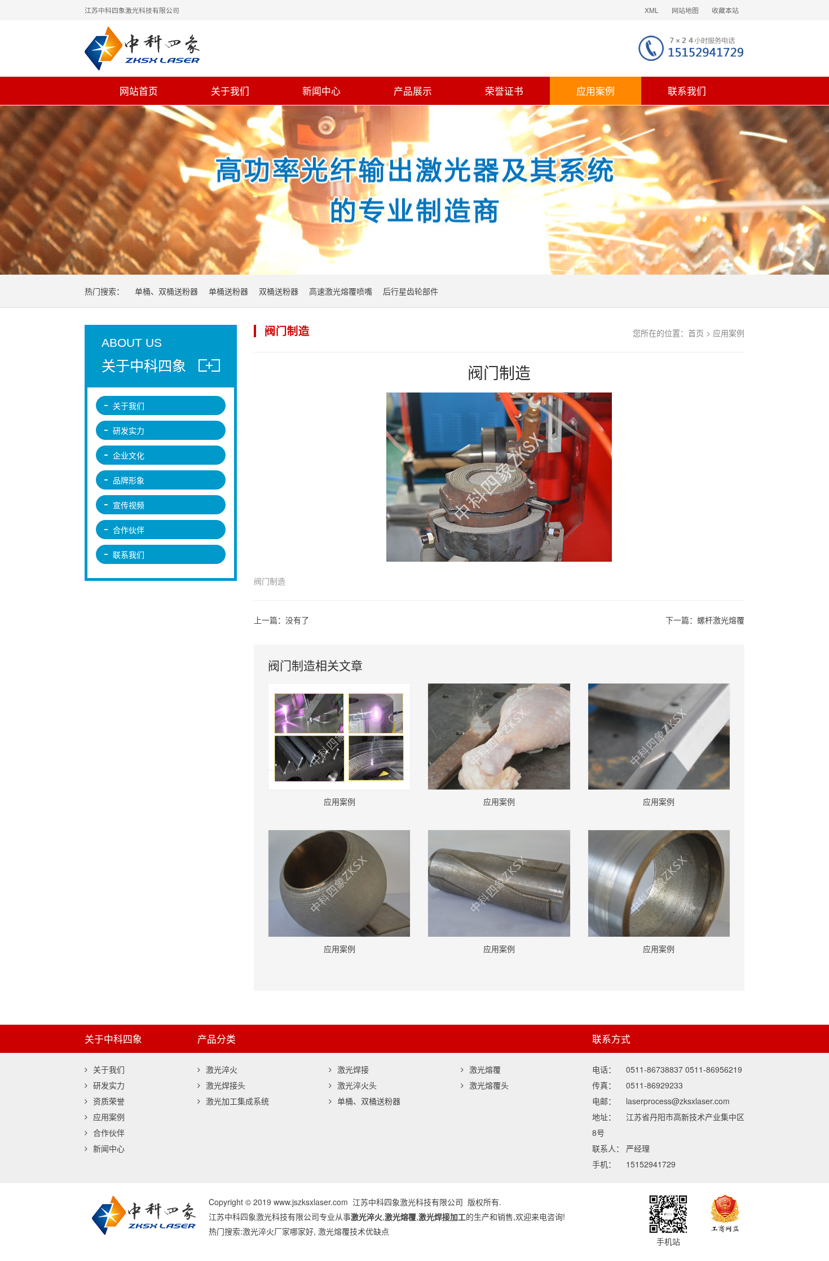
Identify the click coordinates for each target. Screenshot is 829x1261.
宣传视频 (128, 504)
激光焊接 (353, 1069)
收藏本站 (725, 10)
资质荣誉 (109, 1100)
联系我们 (687, 91)
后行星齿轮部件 (410, 291)
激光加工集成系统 (237, 1100)
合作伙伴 (128, 529)
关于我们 (230, 91)
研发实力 (128, 430)
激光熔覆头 (489, 1085)
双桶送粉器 (278, 291)
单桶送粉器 (228, 291)
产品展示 (413, 91)
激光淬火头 (357, 1085)
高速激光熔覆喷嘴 (340, 291)
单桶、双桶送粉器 (166, 291)
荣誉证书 (504, 91)
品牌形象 (128, 480)
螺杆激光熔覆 (720, 619)
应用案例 (595, 91)
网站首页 (139, 91)
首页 (696, 332)
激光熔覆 (485, 1069)
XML (652, 10)
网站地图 (685, 10)
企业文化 (128, 455)
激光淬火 (221, 1069)
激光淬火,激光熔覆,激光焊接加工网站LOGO (282, 48)
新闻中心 (321, 91)
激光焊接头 (225, 1085)
